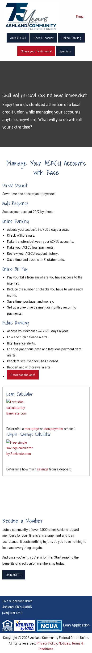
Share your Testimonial (36, 51)
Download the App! (23, 375)
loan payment (53, 428)
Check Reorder (44, 38)
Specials (65, 51)
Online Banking (71, 38)
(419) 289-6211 (12, 612)
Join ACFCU (18, 38)
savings (42, 469)
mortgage (32, 428)
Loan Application (76, 624)
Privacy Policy (47, 643)
